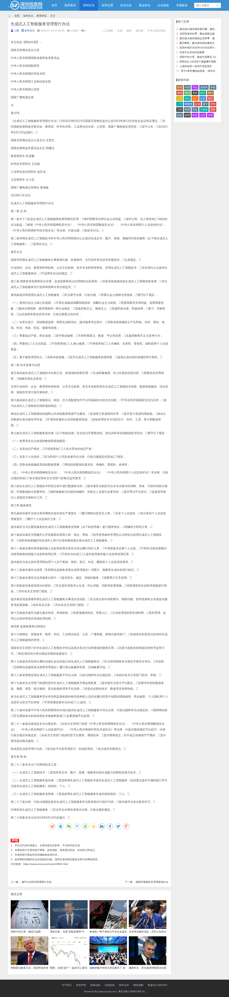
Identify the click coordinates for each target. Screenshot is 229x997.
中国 (187, 87)
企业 (197, 104)
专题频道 (181, 5)
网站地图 (138, 985)
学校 (212, 87)
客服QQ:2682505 (157, 985)
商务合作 (124, 985)
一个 (179, 104)
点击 (202, 115)
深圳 (179, 87)
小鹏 (16, 30)
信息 (179, 115)
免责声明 (81, 985)
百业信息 (126, 5)
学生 (195, 109)
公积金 (204, 109)
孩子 (205, 104)
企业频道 (163, 5)
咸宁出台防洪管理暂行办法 (36, 881)
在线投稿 (110, 985)
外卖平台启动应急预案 (191, 52)
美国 (179, 92)
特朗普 (188, 104)
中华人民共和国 (156, 30)
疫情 (187, 115)
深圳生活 (88, 5)
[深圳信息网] (9, 16)
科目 (195, 115)
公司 (179, 98)
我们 (210, 92)
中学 (212, 104)
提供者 (139, 30)
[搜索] (217, 5)
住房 (202, 98)
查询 (187, 92)
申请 (187, 109)
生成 (119, 30)
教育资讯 (42, 15)
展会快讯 (144, 5)
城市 (202, 92)
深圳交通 (107, 5)
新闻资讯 (70, 5)
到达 (187, 98)
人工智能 (108, 30)
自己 (195, 98)
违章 (212, 109)
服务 (128, 30)
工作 (179, 109)
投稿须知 (95, 985)
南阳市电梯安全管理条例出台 (152, 881)
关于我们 (67, 985)
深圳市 (204, 87)
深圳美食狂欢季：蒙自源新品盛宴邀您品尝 (203, 33)
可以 (195, 87)
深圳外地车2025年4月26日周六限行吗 (200, 47)
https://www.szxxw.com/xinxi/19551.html (45, 864)
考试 (195, 92)
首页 (54, 5)
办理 (210, 115)
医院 (210, 98)
